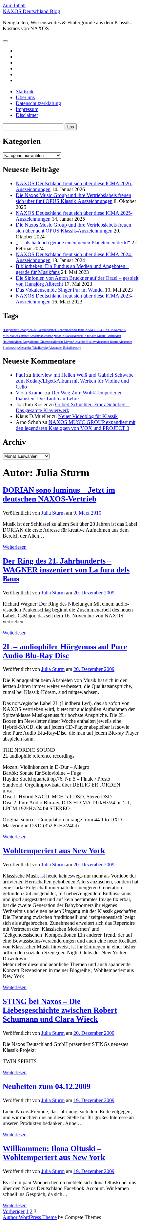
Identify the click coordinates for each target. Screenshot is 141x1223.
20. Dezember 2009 (93, 592)
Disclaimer (27, 115)
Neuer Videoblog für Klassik (88, 416)
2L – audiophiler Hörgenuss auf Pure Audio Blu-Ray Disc (65, 651)
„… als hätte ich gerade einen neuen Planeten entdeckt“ (73, 242)
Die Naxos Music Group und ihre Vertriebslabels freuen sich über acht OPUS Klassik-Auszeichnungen (73, 227)
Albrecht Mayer (62, 342)
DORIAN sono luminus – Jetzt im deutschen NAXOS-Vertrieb (59, 494)
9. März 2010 (87, 513)
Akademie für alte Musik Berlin (94, 336)
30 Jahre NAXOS (84, 330)
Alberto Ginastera (40, 342)
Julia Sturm (53, 513)
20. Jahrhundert (43, 330)
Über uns (25, 97)
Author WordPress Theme (30, 1217)
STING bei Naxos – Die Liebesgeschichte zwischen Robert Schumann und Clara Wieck (60, 1010)
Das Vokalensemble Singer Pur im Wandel (60, 290)
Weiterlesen (15, 547)
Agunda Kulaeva (62, 336)
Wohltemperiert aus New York (54, 850)
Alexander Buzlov (84, 342)
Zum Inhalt (14, 5)
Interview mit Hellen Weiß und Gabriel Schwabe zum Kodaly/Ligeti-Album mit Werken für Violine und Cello (74, 380)
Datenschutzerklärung (38, 103)
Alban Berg (21, 342)
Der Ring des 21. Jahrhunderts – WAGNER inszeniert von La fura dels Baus (66, 570)
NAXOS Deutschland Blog (31, 11)
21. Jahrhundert (63, 330)
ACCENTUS (105, 330)
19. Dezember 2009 (93, 1100)
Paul (20, 375)
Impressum (27, 109)
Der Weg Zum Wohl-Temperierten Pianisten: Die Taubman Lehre (69, 395)
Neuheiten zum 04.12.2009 (47, 1086)
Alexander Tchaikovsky (33, 347)
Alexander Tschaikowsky (65, 347)
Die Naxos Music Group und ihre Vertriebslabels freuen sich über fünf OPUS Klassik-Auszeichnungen (73, 198)
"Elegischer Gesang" (16, 330)
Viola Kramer (30, 392)
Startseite (25, 91)
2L (31, 330)
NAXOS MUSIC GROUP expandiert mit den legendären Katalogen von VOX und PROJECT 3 (75, 425)
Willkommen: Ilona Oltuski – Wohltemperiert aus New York (54, 1153)
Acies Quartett (20, 336)
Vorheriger (14, 1211)
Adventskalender (40, 336)
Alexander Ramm (107, 342)
